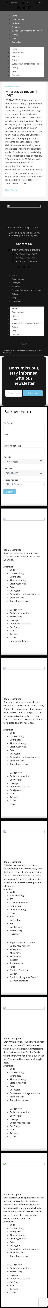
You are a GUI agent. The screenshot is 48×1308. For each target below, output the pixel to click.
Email (5, 434)
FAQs (24, 344)
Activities (16, 27)
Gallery (15, 34)
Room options (18, 20)
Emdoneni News (12, 86)
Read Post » (11, 190)
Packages (16, 23)
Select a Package (10, 480)
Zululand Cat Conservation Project (27, 31)
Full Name (7, 423)
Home (14, 16)
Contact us (16, 42)
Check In (7, 457)
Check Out (7, 468)
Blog (14, 38)
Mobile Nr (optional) (12, 446)
